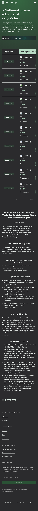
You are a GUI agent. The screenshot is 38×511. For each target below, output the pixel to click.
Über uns (4, 431)
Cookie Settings (7, 456)
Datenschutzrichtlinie (8, 453)
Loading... (9, 61)
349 (31, 199)
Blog (3, 435)
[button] (35, 2)
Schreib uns (5, 439)
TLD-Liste (5, 417)
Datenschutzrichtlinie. (7, 491)
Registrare (5, 420)
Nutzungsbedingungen (9, 449)
